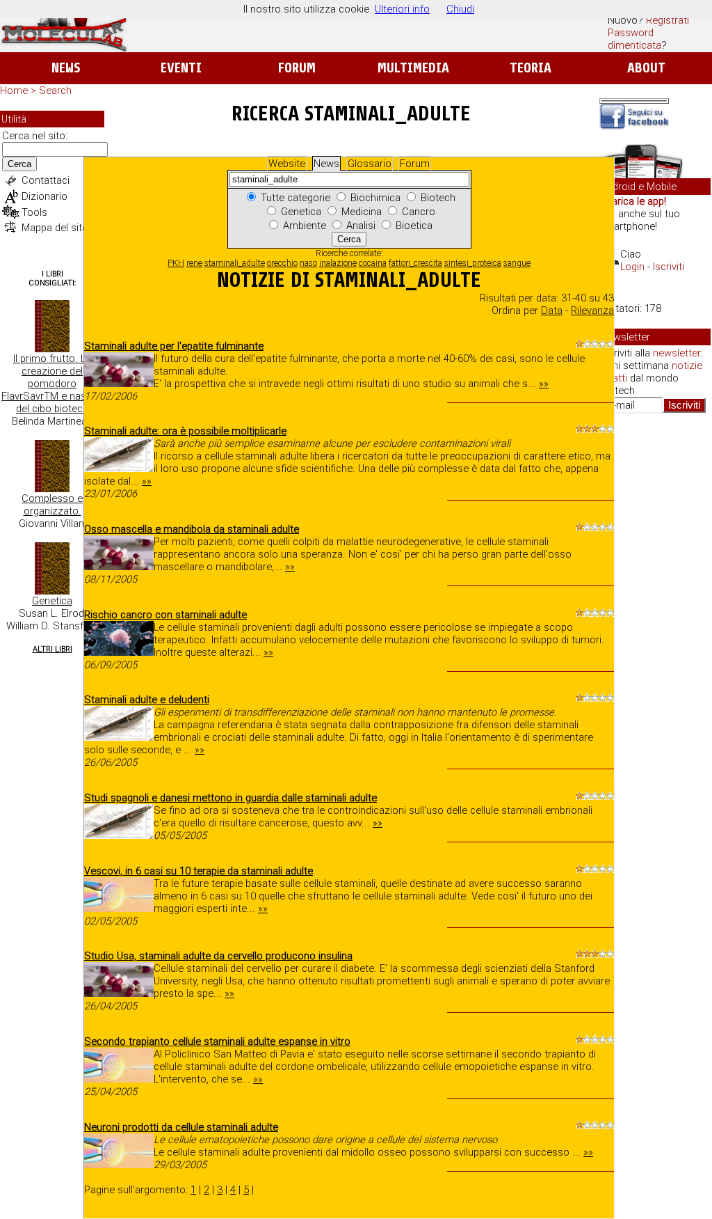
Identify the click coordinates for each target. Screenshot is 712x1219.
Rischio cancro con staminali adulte (165, 614)
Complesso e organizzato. (52, 504)
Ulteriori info (402, 9)
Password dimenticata (634, 39)
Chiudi (460, 9)
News (65, 68)
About (646, 68)
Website (286, 163)
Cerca (19, 164)
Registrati (667, 20)
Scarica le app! (632, 201)
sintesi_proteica (472, 263)
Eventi (181, 68)
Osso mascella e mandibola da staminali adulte (191, 529)
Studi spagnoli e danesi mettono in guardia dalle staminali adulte (230, 798)
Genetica (52, 601)
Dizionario (44, 196)
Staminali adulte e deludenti (146, 699)
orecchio (282, 263)
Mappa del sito (55, 227)
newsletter (677, 353)
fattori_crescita (415, 263)
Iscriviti (668, 266)
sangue (517, 263)
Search (55, 90)
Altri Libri (52, 649)
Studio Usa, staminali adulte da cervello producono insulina (218, 956)
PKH (176, 263)
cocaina (373, 263)
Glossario (369, 163)
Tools (34, 212)
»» (544, 383)
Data (552, 310)
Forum (296, 68)
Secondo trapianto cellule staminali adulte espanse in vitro (217, 1041)
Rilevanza (592, 310)
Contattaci (46, 180)
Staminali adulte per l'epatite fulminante (174, 346)
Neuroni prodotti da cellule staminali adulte (181, 1127)
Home (14, 90)
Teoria (530, 68)
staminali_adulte (234, 263)
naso (308, 263)
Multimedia (413, 68)
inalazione (338, 263)
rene (194, 263)
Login (632, 266)
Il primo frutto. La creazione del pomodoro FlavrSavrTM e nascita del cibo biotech (52, 383)
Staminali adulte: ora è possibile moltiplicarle (185, 431)
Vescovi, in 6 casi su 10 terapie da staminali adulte (198, 871)
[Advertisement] (655, 638)
